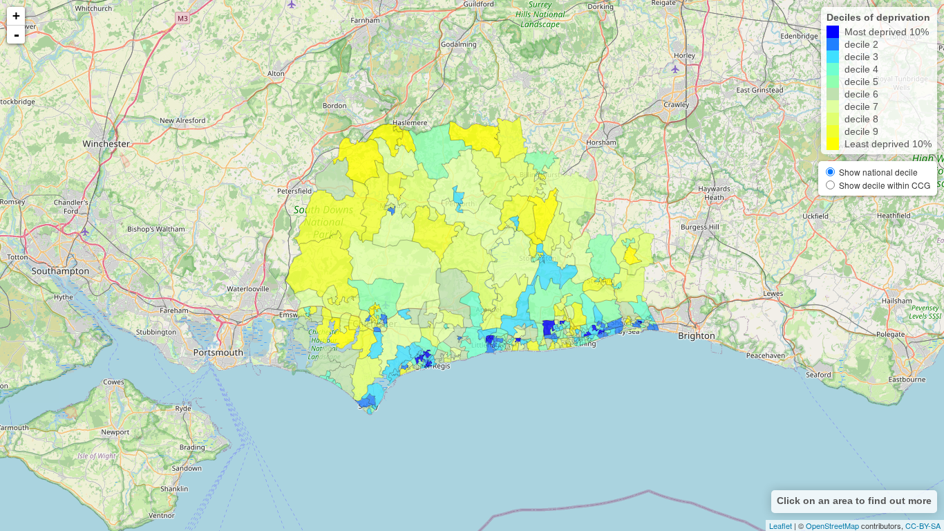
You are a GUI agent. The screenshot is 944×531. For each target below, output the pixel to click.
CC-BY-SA (923, 525)
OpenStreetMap (832, 525)
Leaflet (780, 525)
